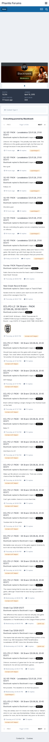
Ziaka (22, 289)
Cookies (30, 738)
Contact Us (20, 738)
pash (21, 268)
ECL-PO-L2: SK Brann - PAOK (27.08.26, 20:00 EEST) (19, 308)
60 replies (29, 299)
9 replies (30, 623)
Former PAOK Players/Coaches (17, 265)
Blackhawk (7, 137)
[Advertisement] (24, 38)
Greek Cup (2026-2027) (13, 608)
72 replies (29, 361)
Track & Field (36, 289)
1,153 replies (29, 279)
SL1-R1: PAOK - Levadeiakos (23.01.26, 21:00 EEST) (22, 133)
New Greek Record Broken (15, 286)
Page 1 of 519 (24, 125)
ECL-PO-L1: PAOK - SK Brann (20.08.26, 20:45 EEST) (23, 344)
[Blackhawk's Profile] (24, 85)
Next (40, 125)
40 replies (22, 150)
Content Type (11, 110)
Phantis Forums (11, 3)
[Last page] (44, 124)
